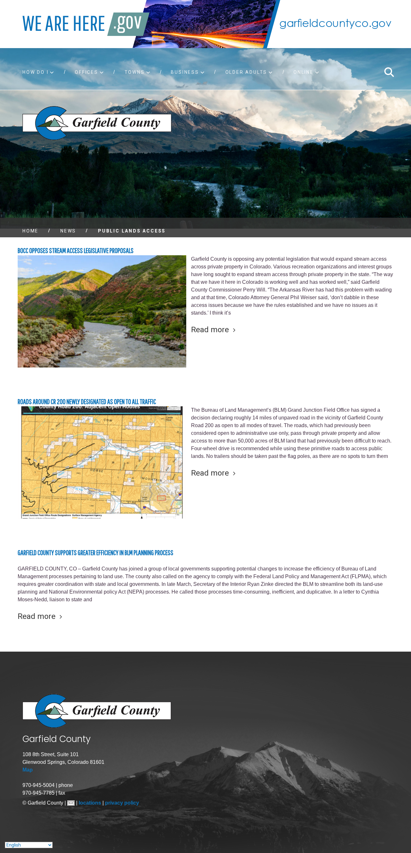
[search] (388, 72)
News (68, 230)
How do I (35, 72)
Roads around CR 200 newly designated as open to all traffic (87, 401)
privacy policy (122, 803)
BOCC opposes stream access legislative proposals (76, 250)
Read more (210, 329)
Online (303, 72)
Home (30, 230)
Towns (135, 72)
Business (185, 72)
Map (27, 770)
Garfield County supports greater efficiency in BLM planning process (95, 552)
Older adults (246, 72)
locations (90, 803)
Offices (86, 72)
